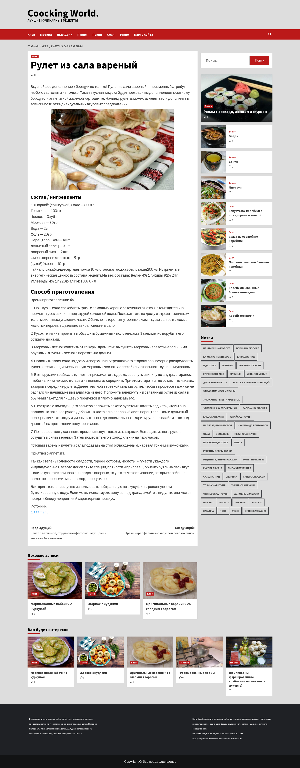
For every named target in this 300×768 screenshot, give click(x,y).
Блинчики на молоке (216, 348)
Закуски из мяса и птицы (219, 391)
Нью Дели (64, 34)
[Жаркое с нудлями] (112, 580)
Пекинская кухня (245, 434)
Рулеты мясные (253, 459)
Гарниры (227, 365)
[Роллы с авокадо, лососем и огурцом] (237, 98)
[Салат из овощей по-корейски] (213, 239)
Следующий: (159, 530)
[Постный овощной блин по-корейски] (213, 264)
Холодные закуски (246, 494)
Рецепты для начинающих (220, 459)
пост (223, 511)
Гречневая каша (213, 374)
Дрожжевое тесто (215, 382)
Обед (206, 434)
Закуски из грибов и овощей (251, 382)
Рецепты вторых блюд (217, 451)
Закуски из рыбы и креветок (221, 399)
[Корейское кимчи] (213, 316)
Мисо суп (235, 187)
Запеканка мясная (255, 408)
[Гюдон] (213, 136)
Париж (82, 34)
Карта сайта (143, 34)
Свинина (231, 477)
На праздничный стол (217, 425)
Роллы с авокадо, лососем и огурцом (235, 111)
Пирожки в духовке (215, 442)
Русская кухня (212, 468)
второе (224, 502)
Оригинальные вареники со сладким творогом (168, 606)
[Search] (269, 34)
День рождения (257, 374)
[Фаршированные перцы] (199, 652)
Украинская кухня (243, 485)
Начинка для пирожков (253, 425)
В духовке (209, 365)
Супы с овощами (254, 477)
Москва (46, 34)
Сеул (110, 34)
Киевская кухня (213, 417)
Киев (31, 34)
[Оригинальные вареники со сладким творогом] (170, 580)
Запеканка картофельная (220, 408)
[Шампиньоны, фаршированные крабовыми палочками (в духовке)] (249, 652)
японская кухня (255, 511)
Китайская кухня (240, 417)
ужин (235, 511)
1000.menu (40, 512)
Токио (124, 34)
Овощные (222, 434)
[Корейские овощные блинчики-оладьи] (213, 290)
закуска (208, 511)
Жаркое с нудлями (103, 604)
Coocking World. (63, 13)
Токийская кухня (214, 485)
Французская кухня (215, 494)
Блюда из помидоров (217, 357)
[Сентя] (213, 162)
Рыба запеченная (239, 468)
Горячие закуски (250, 365)
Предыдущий (69, 533)
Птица (238, 442)
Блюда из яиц (246, 357)
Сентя (233, 162)
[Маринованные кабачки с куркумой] (55, 580)
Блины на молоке (247, 348)
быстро (208, 502)
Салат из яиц (211, 477)
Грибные (235, 374)
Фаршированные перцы (197, 673)
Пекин (97, 34)
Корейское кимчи (241, 316)
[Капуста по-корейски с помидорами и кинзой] (213, 213)
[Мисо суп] (213, 188)
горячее (240, 502)
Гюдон (233, 136)
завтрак (256, 502)
